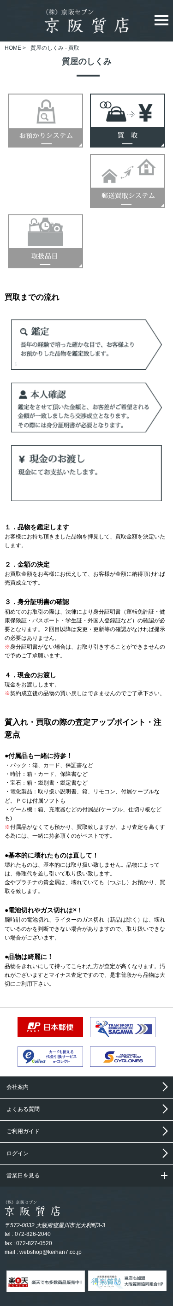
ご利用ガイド (23, 1131)
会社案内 (17, 1087)
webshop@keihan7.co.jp (50, 1252)
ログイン (17, 1153)
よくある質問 (23, 1109)
